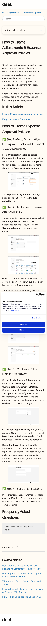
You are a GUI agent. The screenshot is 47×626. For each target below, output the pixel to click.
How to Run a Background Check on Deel (22, 596)
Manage (22, 330)
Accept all (23, 324)
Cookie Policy (15, 310)
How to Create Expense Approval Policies (23, 114)
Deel (4, 13)
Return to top (9, 547)
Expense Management (32, 13)
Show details (36, 318)
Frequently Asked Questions (16, 119)
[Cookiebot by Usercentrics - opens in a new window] (34, 294)
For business (14, 13)
